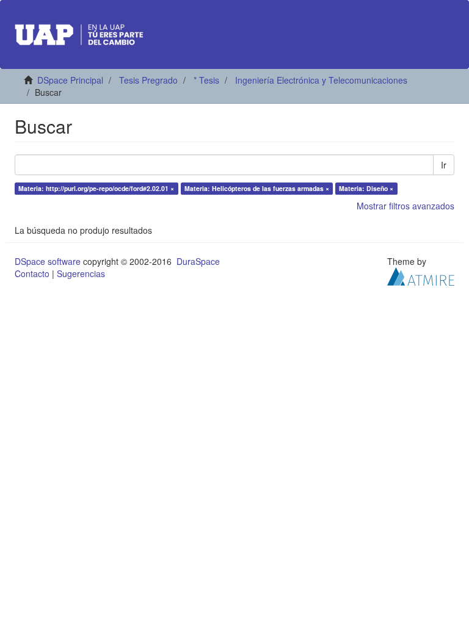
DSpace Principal (70, 80)
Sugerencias (81, 273)
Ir (443, 165)
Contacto (32, 273)
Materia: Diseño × (366, 188)
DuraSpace (198, 261)
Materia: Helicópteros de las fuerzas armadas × (256, 188)
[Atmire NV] (420, 275)
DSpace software (48, 261)
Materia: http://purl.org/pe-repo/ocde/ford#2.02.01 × (96, 188)
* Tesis (206, 80)
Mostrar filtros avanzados (405, 206)
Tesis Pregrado (148, 80)
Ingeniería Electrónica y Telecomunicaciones (321, 80)
